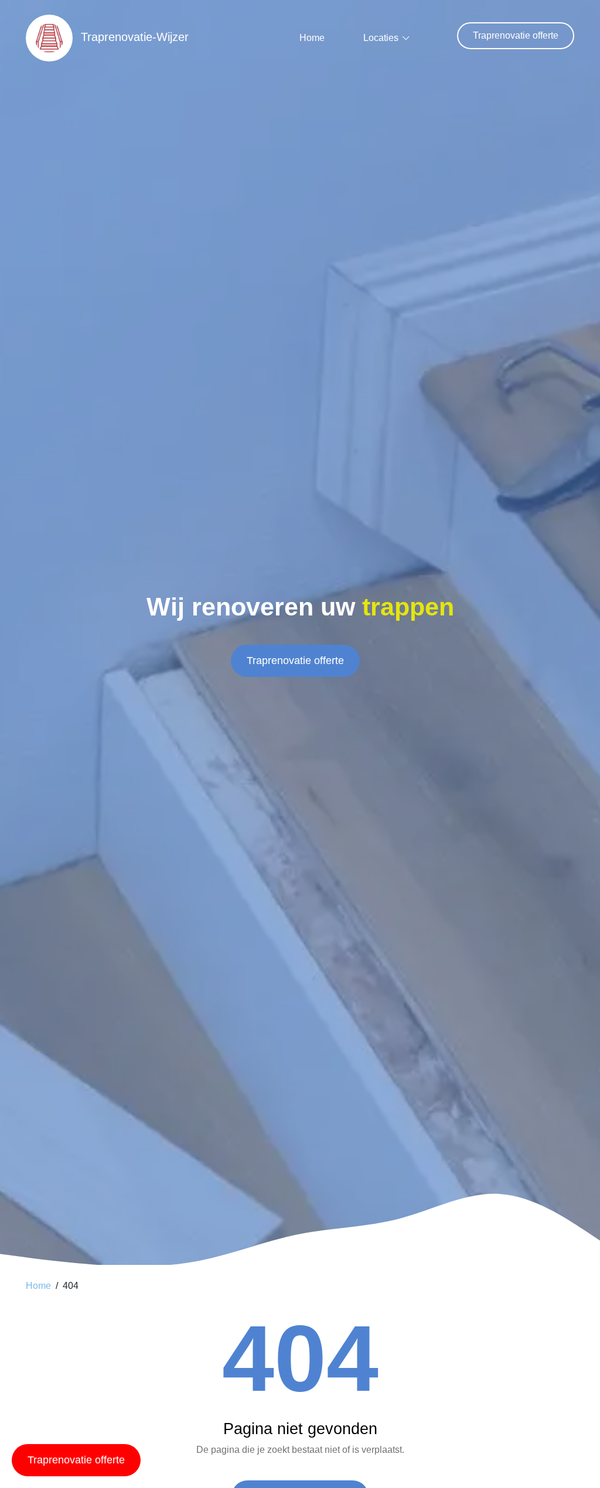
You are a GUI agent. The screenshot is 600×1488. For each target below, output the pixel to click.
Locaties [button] (380, 38)
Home (312, 38)
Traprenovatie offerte (515, 35)
